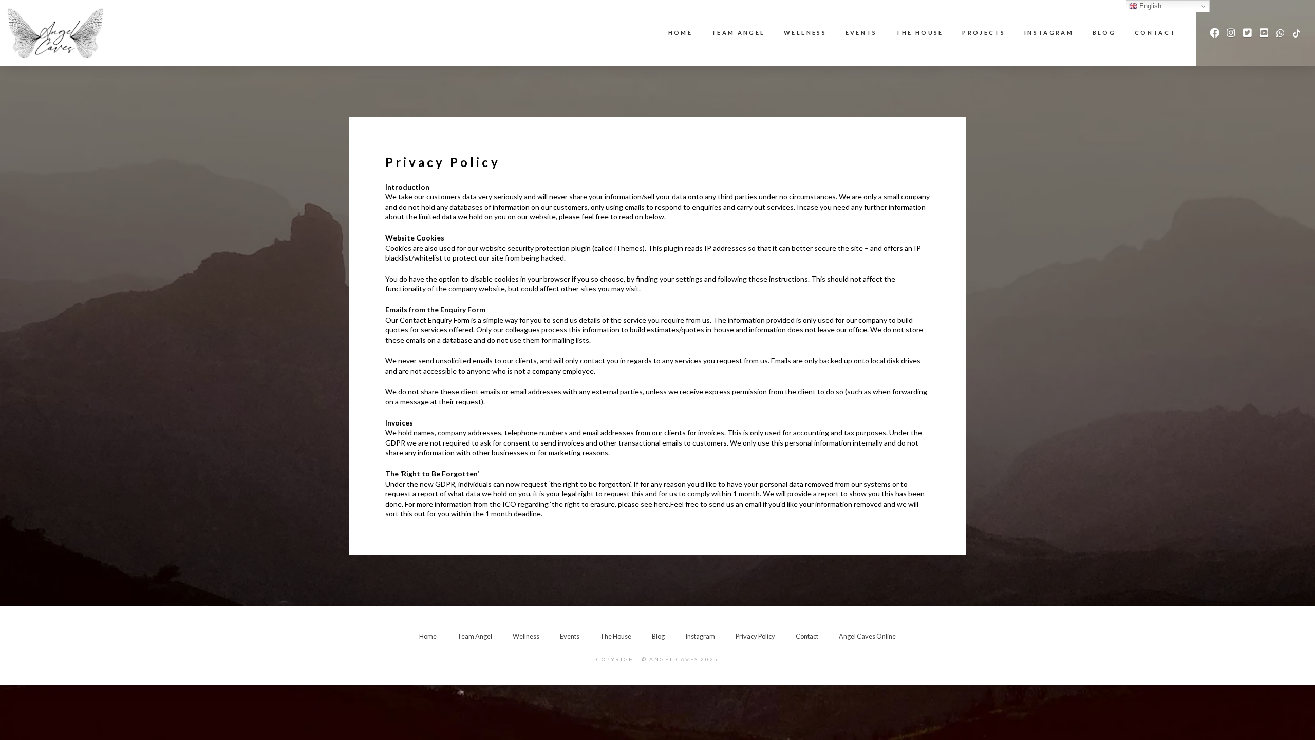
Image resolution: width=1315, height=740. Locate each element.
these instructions (778, 278)
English (1149, 6)
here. (662, 503)
